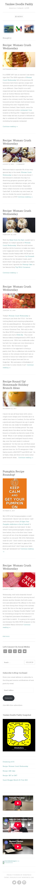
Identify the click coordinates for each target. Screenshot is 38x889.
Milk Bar (20, 335)
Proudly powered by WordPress (19, 875)
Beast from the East (16, 240)
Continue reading (10, 126)
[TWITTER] (14, 882)
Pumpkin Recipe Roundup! (13, 473)
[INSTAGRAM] (24, 882)
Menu (20, 16)
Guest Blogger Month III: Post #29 (15, 780)
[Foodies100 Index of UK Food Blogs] (11, 861)
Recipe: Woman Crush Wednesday (17, 46)
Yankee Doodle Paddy (19, 4)
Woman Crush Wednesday (18, 316)
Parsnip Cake (27, 264)
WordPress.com (28, 877)
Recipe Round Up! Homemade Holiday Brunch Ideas (15, 385)
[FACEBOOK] (19, 882)
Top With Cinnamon (22, 267)
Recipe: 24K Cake (9, 771)
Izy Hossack (29, 256)
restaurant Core (26, 110)
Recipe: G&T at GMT (10, 775)
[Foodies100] (8, 862)
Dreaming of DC (8, 762)
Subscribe (8, 698)
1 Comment (20, 164)
